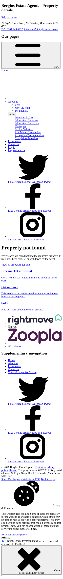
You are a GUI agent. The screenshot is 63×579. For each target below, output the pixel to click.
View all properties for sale (15, 264)
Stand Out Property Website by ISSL (20, 479)
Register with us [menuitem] (16, 150)
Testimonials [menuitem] (21, 110)
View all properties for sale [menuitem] (22, 372)
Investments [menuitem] (14, 141)
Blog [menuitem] (17, 104)
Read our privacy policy (14, 534)
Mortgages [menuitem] (20, 126)
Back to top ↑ (48, 479)
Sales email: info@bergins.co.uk (41, 29)
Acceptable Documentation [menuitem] (29, 135)
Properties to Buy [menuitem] (24, 117)
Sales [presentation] (12, 114)
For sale (5, 70)
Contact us (40, 467)
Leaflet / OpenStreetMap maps (21, 540)
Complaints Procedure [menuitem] (26, 138)
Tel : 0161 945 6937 (12, 29)
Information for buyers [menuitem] (27, 123)
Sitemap (13, 470)
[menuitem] (33, 98)
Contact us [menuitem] (13, 144)
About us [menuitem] (13, 101)
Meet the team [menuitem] (22, 107)
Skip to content (9, 17)
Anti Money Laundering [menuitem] (28, 132)
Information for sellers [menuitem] (26, 120)
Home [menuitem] (11, 360)
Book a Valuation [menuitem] (24, 129)
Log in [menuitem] (11, 147)
